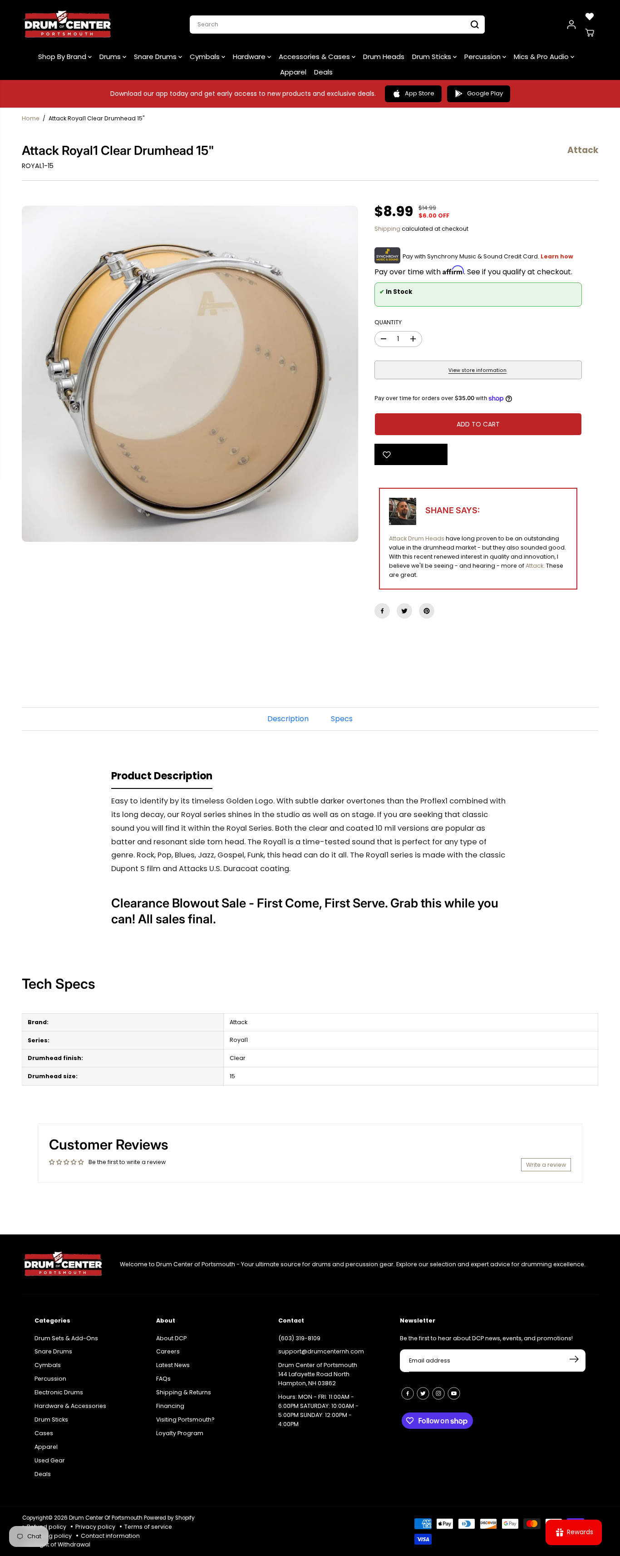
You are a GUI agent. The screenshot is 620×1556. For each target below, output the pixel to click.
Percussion (483, 56)
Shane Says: (452, 510)
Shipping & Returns (183, 1392)
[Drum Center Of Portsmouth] (67, 25)
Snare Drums (156, 56)
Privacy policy (95, 1527)
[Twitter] (404, 611)
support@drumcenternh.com (321, 1351)
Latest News (173, 1365)
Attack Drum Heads (416, 538)
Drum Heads (383, 56)
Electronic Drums (58, 1392)
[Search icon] (475, 24)
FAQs (163, 1379)
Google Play (485, 93)
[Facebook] (382, 611)
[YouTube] (454, 1393)
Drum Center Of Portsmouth (106, 1517)
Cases (43, 1433)
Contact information (110, 1536)
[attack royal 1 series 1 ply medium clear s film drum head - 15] (190, 374)
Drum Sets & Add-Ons (66, 1338)
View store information (477, 370)
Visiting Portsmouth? (185, 1419)
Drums (111, 56)
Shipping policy (49, 1536)
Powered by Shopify (169, 1517)
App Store (419, 93)
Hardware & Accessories (70, 1406)
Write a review (546, 1165)
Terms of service (148, 1527)
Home (30, 118)
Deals (323, 72)
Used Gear (49, 1460)
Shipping (387, 229)
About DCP (171, 1338)
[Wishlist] (589, 16)
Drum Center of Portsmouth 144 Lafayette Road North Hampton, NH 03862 (317, 1374)
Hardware (250, 56)
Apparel (293, 72)
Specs (342, 719)
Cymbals (205, 56)
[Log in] (571, 24)
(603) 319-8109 (299, 1338)
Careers (168, 1351)
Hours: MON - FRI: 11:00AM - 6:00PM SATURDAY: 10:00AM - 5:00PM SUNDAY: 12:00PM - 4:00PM (318, 1410)
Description (288, 719)
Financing (170, 1406)
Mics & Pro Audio (542, 56)
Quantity (388, 322)
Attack (534, 566)
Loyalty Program (179, 1433)
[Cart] (589, 33)
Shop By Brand (63, 56)
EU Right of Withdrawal (58, 1544)
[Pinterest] (426, 611)
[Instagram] (438, 1393)
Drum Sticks (432, 56)
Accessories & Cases (315, 56)
